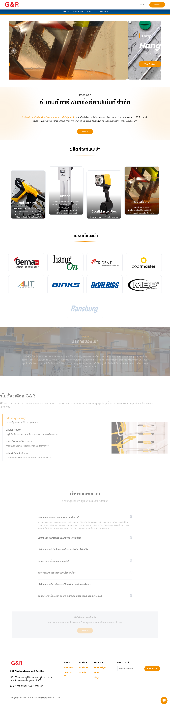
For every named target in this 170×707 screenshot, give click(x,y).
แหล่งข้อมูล (103, 11)
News (96, 672)
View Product (31, 64)
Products (83, 667)
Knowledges (100, 667)
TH (141, 4)
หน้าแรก (65, 11)
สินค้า (89, 11)
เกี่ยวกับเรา (78, 11)
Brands (82, 672)
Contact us (68, 674)
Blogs (96, 677)
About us (68, 667)
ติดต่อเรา (157, 5)
